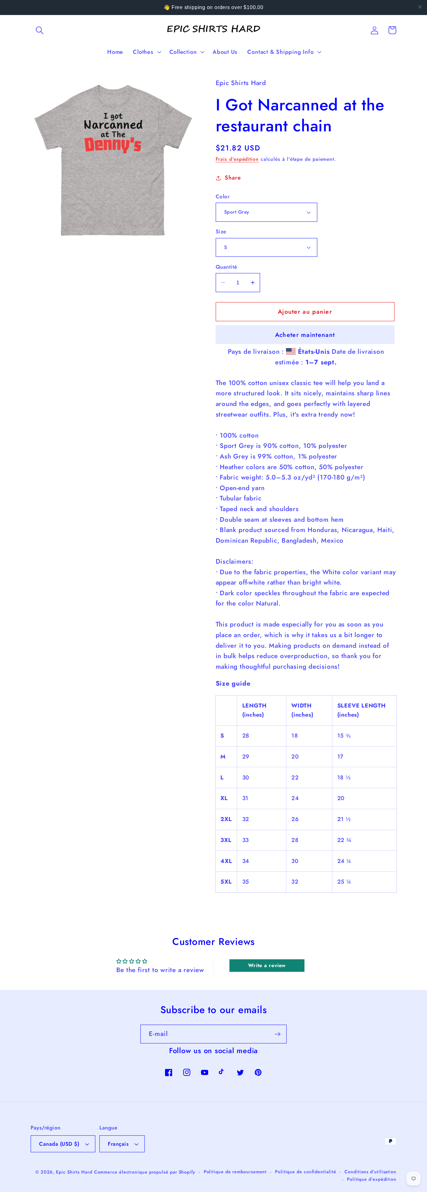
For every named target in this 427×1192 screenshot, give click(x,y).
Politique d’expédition (371, 1179)
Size (221, 231)
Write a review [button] (267, 965)
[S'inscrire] (277, 1034)
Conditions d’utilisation (370, 1172)
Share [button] (233, 178)
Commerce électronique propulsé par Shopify (144, 1172)
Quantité (226, 267)
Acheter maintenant (305, 334)
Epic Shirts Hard (74, 1172)
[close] (420, 7)
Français (118, 1144)
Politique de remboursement (235, 1172)
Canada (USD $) (59, 1144)
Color (223, 196)
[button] (39, 30)
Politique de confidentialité (305, 1172)
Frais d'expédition (237, 159)
